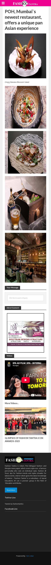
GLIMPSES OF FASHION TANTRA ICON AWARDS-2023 (24, 439)
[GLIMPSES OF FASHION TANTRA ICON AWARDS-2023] (25, 421)
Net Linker (30, 556)
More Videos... (12, 403)
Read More (11, 490)
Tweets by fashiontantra (14, 504)
